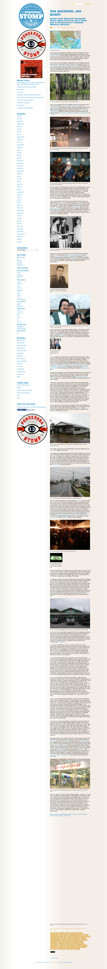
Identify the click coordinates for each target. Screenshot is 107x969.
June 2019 (19, 118)
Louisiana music (69, 943)
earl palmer (19, 274)
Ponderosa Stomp (55, 55)
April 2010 (19, 223)
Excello (18, 277)
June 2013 (19, 179)
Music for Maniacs (21, 358)
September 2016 (20, 137)
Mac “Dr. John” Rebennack (74, 255)
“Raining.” (73, 257)
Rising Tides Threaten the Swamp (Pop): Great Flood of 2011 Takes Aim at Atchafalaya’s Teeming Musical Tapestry (68, 21)
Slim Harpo (18, 317)
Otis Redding (19, 310)
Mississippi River (54, 945)
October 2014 (20, 163)
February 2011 (20, 208)
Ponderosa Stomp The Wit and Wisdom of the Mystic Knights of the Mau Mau (31, 16)
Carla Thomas (20, 92)
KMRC (66, 741)
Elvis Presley (20, 276)
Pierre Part (53, 947)
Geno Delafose (54, 111)
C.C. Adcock (19, 262)
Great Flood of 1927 (55, 940)
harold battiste (19, 287)
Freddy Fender (19, 283)
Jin (52, 357)
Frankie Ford (19, 281)
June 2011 (19, 200)
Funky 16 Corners (20, 343)
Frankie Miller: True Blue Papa (23, 103)
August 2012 (20, 184)
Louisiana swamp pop (79, 943)
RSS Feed (61, 962)
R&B (69, 928)
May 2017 (19, 134)
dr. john (18, 272)
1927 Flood (62, 933)
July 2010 (19, 216)
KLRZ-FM (52, 741)
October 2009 (20, 231)
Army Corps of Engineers (77, 933)
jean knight (18, 292)
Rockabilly (78, 928)
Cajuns (88, 936)
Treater (64, 745)
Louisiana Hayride (19, 297)
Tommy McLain (83, 113)
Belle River (73, 934)
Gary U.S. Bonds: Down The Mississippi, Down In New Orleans (30, 97)
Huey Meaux (20, 290)
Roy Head (18, 316)
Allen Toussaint (21, 257)
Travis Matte (65, 517)
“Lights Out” (66, 256)
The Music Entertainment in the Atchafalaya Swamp (70, 65)
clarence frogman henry (20, 265)
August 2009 (20, 237)
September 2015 (20, 145)
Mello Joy (76, 206)
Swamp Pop (83, 928)
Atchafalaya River (55, 934)
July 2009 (19, 239)
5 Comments (72, 27)
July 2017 (19, 129)
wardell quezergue (21, 328)
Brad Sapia (85, 514)
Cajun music (82, 936)
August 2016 (20, 139)
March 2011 (19, 205)
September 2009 (21, 234)
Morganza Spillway (71, 945)
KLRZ (82, 941)
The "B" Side (19, 366)
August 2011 (19, 195)
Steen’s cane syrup (55, 208)
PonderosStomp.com (68, 962)
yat (17, 333)
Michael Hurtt (20, 306)
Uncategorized (53, 930)
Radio (18, 395)
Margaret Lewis (19, 303)
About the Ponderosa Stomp (23, 385)
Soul (18, 319)
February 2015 (20, 160)
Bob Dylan (79, 934)
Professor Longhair (19, 313)
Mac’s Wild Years (21, 89)
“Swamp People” (85, 368)
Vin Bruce (57, 745)
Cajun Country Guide (73, 936)
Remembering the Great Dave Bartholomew (26, 87)
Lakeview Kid (64, 27)
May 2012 (19, 189)
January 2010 (20, 229)
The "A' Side (19, 364)
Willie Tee (70, 113)
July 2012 (19, 187)
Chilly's (63, 938)
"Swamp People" (54, 933)
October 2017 (20, 121)
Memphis (18, 304)
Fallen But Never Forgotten (56, 928)
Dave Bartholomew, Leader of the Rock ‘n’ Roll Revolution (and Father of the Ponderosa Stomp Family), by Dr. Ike (31, 83)
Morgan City (63, 945)
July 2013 (19, 176)
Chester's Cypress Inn (55, 938)
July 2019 (19, 116)
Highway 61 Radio (21, 348)
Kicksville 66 (20, 356)
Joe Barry (81, 749)
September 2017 (20, 124)
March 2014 (19, 166)
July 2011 (19, 197)
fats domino (21, 279)
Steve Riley (82, 110)
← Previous (53, 958)
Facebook (19, 387)
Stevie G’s (79, 500)
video (79, 408)
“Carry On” (85, 256)
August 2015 (20, 147)
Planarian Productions (22, 361)
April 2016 (19, 142)
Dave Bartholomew (23, 270)
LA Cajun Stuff (84, 741)
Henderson (64, 940)
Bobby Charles (19, 260)
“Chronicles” (61, 642)
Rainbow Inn (60, 947)
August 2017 (20, 126)
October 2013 (20, 168)
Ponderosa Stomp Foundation (23, 393)
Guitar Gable (19, 286)
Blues (18, 259)
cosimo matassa (22, 267)
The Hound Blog (20, 369)
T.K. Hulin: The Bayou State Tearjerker (25, 100)
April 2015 (19, 158)
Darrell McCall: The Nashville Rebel (25, 108)
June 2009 (19, 242)
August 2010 (20, 213)
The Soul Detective (21, 371)
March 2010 (19, 226)
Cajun (66, 936)
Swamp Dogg (19, 322)
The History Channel (76, 947)
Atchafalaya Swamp (64, 934)
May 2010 (19, 221)
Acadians (68, 933)
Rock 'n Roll (73, 928)
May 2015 (19, 155)
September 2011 (20, 192)
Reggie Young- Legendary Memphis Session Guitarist (29, 95)
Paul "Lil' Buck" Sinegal (20, 311)
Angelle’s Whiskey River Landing (71, 106)
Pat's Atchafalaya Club (82, 945)
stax (17, 320)
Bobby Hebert (61, 749)
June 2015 (19, 153)
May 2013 (19, 181)
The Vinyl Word (20, 374)
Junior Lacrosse (75, 941)
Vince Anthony (62, 202)
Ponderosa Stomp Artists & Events (24, 390)
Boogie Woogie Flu (21, 340)
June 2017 (19, 132)
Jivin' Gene (18, 293)
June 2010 (19, 218)
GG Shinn (52, 114)
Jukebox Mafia (20, 353)
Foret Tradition (60, 514)
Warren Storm (63, 113)
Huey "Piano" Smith (20, 288)
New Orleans (65, 928)
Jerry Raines (53, 754)
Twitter (18, 398)
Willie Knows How (21, 105)
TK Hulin (76, 113)
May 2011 (19, 202)
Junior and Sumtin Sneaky (72, 514)
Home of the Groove (21, 351)
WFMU (18, 377)
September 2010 (20, 210)
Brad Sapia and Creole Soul (57, 936)
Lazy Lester (18, 296)
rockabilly (79, 202)
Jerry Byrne (58, 256)
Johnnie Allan (54, 941)
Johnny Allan (56, 464)
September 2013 (20, 171)
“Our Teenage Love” (64, 754)
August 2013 (20, 174)
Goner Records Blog (21, 345)
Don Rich (62, 335)
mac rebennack (21, 301)
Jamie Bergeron (54, 517)
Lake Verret (61, 943)
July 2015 (19, 150)
